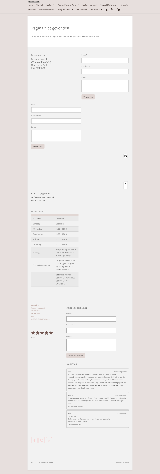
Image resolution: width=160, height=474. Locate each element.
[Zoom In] (126, 183)
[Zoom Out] (126, 187)
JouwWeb (126, 462)
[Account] (107, 9)
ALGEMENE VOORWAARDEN (40, 319)
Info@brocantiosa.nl (42, 197)
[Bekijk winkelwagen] (119, 9)
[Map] (80, 171)
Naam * (84, 55)
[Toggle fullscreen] (126, 156)
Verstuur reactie (75, 355)
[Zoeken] (113, 9)
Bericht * (85, 77)
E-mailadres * (86, 66)
